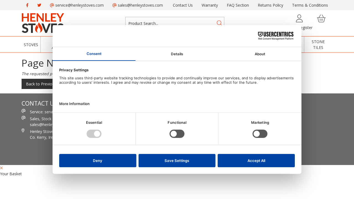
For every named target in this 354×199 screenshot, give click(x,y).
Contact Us (183, 5)
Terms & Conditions (310, 5)
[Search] (219, 23)
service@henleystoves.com (79, 5)
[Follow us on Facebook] (27, 5)
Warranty (210, 5)
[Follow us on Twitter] (39, 5)
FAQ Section (238, 5)
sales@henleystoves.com (140, 5)
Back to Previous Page (46, 84)
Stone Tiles (318, 44)
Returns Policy (270, 5)
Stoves (31, 44)
